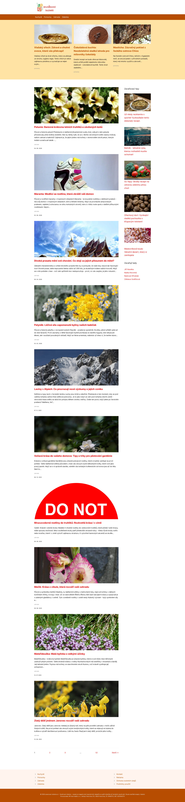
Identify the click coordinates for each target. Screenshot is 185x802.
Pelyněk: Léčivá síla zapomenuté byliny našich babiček (65, 325)
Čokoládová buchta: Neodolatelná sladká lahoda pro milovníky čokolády (91, 51)
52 (96, 753)
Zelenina (65, 17)
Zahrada (56, 17)
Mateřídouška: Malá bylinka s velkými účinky (59, 653)
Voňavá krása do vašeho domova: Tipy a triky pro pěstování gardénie (73, 455)
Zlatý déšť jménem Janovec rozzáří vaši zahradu (61, 720)
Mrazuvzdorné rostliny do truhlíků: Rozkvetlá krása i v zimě (67, 522)
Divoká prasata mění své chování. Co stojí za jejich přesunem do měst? (74, 260)
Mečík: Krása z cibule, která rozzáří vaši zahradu (61, 587)
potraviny (37, 68)
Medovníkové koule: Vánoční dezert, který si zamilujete (135, 252)
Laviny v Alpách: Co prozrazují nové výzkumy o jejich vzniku (68, 389)
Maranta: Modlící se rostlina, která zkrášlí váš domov (64, 194)
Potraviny (47, 17)
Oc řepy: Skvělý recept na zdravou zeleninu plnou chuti (136, 184)
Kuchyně (38, 17)
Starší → (115, 753)
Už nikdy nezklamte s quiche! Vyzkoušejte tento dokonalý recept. (136, 117)
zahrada (36, 144)
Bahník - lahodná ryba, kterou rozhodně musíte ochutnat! (135, 151)
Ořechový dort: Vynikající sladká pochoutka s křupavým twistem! (136, 218)
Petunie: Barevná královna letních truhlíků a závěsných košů (68, 127)
